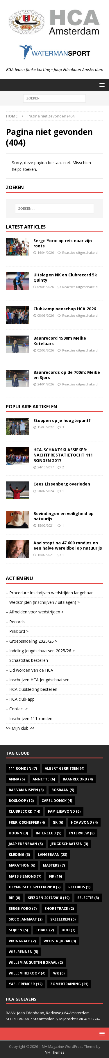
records (79, 887)
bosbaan (62, 789)
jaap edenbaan (26, 843)
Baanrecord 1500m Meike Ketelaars (59, 340)
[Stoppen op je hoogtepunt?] (17, 426)
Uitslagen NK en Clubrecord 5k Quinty (65, 277)
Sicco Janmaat (25, 919)
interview (81, 833)
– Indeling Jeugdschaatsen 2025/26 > (40, 650)
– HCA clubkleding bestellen (31, 689)
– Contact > (17, 708)
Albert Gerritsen (64, 768)
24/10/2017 (45, 467)
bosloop (21, 800)
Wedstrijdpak (60, 941)
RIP (14, 897)
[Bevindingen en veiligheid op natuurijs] (17, 519)
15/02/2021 (45, 525)
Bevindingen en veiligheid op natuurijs (63, 516)
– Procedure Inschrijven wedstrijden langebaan (50, 592)
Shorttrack (59, 908)
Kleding (19, 854)
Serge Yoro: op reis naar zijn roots (62, 243)
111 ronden (23, 768)
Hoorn (18, 833)
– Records (15, 621)
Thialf (45, 929)
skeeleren (63, 919)
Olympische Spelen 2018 (34, 887)
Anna (17, 779)
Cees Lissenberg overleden (61, 484)
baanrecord (78, 779)
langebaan (52, 854)
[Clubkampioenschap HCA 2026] (17, 315)
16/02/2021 (45, 554)
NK (55, 876)
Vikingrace (22, 941)
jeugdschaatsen (69, 843)
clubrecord (24, 811)
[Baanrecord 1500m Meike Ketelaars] (17, 344)
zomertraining (69, 983)
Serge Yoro (23, 908)
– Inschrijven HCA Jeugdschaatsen (37, 679)
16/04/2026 (45, 252)
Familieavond (64, 811)
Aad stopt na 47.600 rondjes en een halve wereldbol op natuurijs (67, 545)
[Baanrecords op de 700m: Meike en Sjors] (17, 378)
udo (68, 929)
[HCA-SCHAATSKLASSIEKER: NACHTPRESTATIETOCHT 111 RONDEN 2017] (17, 456)
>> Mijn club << (20, 728)
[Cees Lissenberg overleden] (17, 490)
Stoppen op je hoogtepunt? (62, 420)
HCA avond (84, 822)
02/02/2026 (45, 350)
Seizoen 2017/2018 (48, 897)
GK (58, 822)
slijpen (18, 929)
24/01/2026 (45, 384)
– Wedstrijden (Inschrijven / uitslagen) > (43, 602)
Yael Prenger (25, 983)
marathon (22, 865)
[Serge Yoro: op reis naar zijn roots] (17, 247)
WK (59, 973)
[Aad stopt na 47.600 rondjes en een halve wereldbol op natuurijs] (17, 549)
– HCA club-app (20, 699)
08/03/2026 (45, 315)
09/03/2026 (45, 287)
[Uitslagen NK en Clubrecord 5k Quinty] (17, 281)
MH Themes (54, 1052)
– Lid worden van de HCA (29, 670)
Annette (44, 779)
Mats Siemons (25, 876)
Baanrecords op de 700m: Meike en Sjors (66, 374)
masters (54, 865)
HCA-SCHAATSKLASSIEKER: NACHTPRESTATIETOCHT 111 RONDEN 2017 (63, 455)
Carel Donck (57, 800)
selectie (88, 897)
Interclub (48, 833)
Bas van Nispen (26, 789)
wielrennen (23, 951)
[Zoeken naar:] (54, 98)
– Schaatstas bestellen (27, 660)
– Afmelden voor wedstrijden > (35, 612)
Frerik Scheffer (27, 822)
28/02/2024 (45, 491)
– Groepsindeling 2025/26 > (31, 641)
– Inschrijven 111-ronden (29, 718)
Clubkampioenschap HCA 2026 (64, 308)
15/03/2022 (45, 427)
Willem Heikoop (27, 973)
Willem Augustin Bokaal (36, 962)
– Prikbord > (17, 631)
